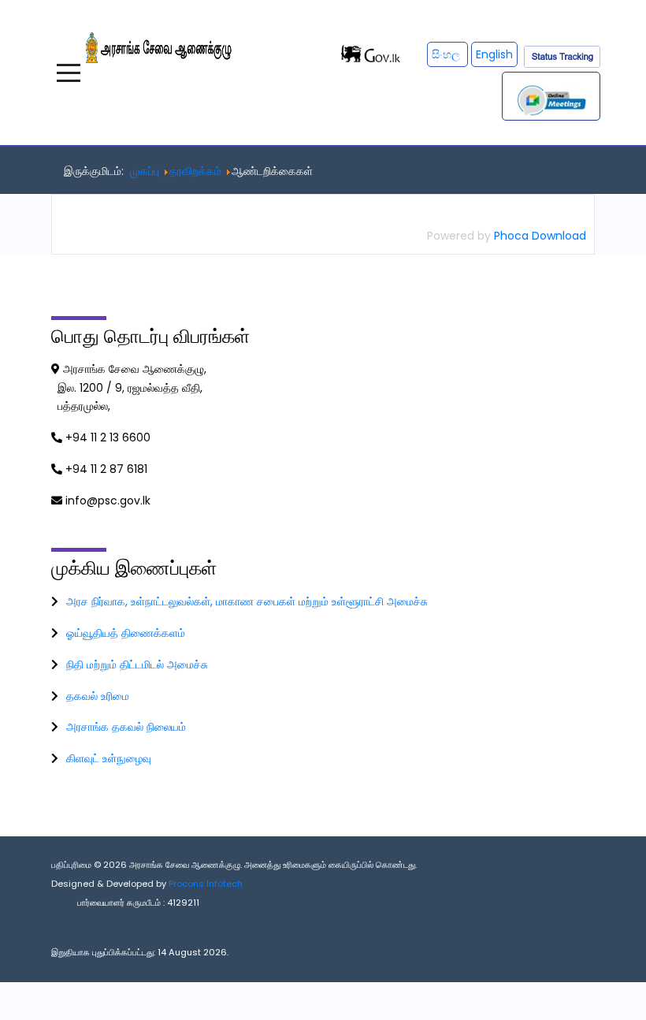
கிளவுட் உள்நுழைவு (108, 758)
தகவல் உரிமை (97, 696)
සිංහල (447, 54)
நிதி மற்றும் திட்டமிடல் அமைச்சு (137, 664)
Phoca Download (540, 236)
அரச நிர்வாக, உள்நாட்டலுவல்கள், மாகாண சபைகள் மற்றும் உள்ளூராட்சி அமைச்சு (247, 601)
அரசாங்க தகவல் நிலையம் (126, 727)
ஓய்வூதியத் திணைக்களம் (125, 633)
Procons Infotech (206, 883)
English (494, 54)
